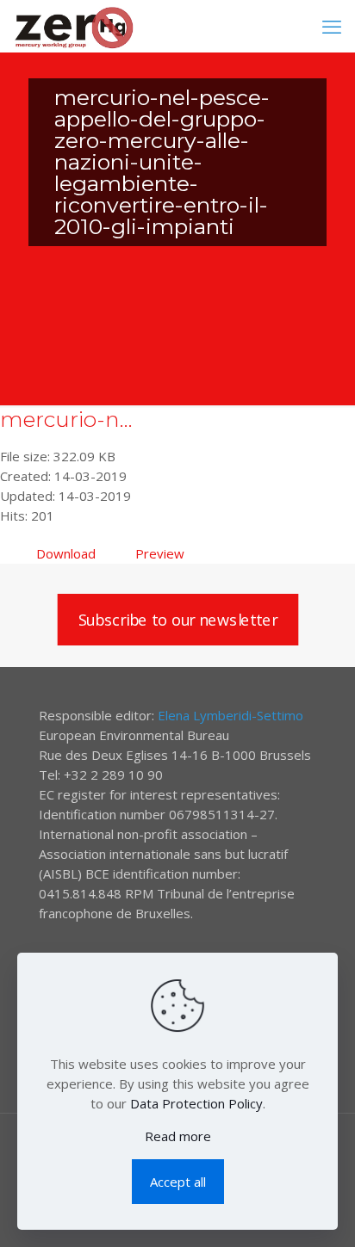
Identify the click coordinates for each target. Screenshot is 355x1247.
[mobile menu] (331, 25)
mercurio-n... (66, 419)
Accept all (178, 1181)
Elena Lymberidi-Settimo (230, 715)
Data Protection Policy (196, 1103)
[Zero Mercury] (73, 25)
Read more (178, 1136)
